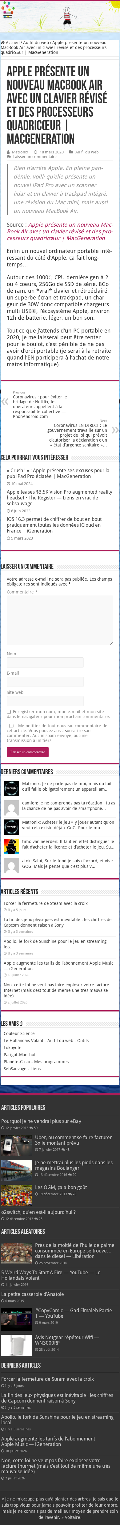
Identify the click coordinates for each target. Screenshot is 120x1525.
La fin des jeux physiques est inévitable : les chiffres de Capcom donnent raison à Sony (57, 1398)
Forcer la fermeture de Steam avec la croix (46, 903)
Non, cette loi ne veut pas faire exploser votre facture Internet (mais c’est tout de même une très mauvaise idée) (56, 990)
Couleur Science (19, 1033)
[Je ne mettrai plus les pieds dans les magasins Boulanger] (16, 1170)
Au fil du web (36, 42)
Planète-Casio (17, 1061)
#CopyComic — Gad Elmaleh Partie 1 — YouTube (73, 1313)
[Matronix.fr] (60, 16)
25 (40, 1219)
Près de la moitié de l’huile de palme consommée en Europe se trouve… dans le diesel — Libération (74, 1250)
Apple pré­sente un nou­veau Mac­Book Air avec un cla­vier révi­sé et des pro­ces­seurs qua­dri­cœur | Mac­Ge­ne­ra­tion (60, 231)
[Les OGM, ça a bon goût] (16, 1195)
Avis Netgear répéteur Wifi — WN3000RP (67, 1340)
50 (36, 1128)
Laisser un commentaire (35, 156)
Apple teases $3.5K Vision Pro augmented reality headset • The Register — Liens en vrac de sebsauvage (59, 497)
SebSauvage (15, 1068)
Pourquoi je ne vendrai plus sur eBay (41, 1121)
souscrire (74, 730)
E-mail (13, 673)
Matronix (20, 152)
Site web (15, 692)
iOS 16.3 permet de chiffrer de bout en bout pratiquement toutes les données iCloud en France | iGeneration (54, 525)
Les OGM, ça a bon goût (61, 1187)
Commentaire (22, 591)
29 (74, 1175)
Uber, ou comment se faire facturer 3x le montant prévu (73, 1140)
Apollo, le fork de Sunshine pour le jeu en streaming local (57, 1419)
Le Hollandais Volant (23, 1040)
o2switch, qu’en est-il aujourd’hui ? (38, 1212)
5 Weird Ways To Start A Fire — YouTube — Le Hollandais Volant (51, 1275)
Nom (11, 653)
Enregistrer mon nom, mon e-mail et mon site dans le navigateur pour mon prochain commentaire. (58, 714)
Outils (83, 1040)
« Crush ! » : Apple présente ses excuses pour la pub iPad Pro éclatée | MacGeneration (58, 473)
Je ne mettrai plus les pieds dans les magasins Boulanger (74, 1165)
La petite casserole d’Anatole (32, 1294)
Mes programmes (51, 1061)
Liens (35, 1068)
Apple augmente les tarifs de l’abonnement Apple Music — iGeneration (48, 1441)
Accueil (12, 42)
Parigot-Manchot (20, 1054)
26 (74, 1194)
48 (68, 1150)
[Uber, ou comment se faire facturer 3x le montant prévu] (16, 1145)
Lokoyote (13, 1047)
